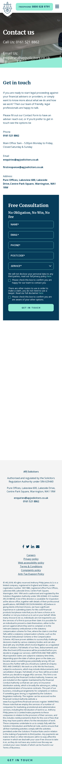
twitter (27, 546)
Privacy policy (31, 559)
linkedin (32, 546)
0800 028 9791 (34, 6)
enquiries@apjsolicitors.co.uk (31, 498)
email (37, 546)
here (49, 276)
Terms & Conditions (31, 566)
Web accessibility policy (31, 562)
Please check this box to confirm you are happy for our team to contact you (32, 281)
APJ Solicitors (7, 9)
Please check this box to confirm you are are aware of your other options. (32, 298)
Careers (31, 555)
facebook (23, 546)
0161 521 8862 (31, 501)
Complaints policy (31, 570)
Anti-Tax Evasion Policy (31, 574)
